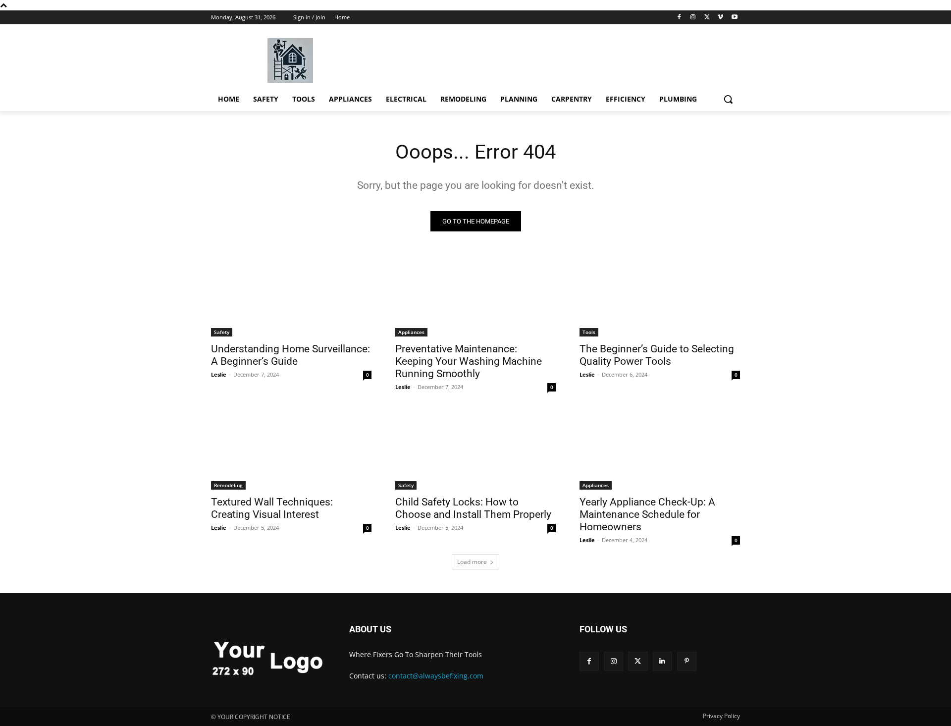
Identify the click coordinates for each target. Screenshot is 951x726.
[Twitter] (637, 661)
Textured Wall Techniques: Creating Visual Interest (272, 508)
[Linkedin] (662, 661)
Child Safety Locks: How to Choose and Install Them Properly (473, 508)
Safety (221, 332)
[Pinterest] (686, 661)
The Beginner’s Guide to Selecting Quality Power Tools (657, 355)
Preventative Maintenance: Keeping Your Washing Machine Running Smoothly (468, 361)
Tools (588, 332)
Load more (472, 562)
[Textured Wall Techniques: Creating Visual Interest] (291, 449)
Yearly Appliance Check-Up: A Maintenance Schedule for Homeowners (647, 514)
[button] (728, 99)
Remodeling (228, 485)
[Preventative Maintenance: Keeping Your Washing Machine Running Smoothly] (475, 296)
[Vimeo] (720, 17)
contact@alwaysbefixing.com (435, 675)
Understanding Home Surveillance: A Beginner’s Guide (290, 355)
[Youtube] (734, 17)
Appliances (411, 332)
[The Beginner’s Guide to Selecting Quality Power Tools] (660, 296)
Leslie (218, 374)
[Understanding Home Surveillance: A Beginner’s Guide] (291, 296)
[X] (707, 17)
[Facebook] (679, 17)
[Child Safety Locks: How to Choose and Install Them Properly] (475, 449)
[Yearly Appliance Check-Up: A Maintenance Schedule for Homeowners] (660, 449)
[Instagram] (693, 17)
